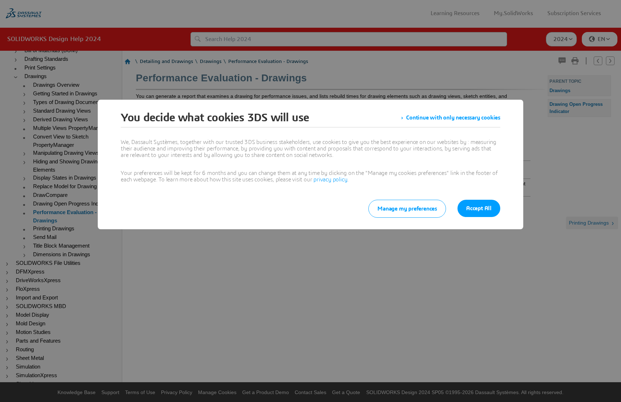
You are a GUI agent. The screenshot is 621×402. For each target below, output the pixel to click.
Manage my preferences (407, 209)
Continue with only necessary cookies (453, 118)
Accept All (479, 208)
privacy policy (330, 179)
